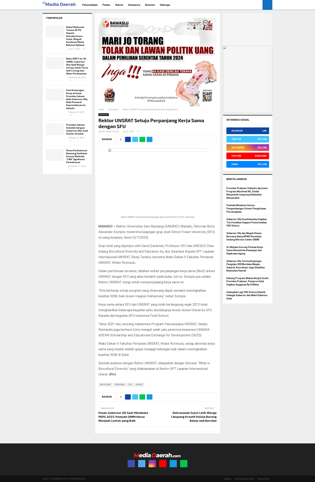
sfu (130, 384)
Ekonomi (150, 5)
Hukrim (119, 5)
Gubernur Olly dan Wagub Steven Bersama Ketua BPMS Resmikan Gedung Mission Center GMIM (244, 236)
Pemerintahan (90, 5)
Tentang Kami (263, 479)
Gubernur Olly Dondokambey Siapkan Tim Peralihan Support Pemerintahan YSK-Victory (246, 222)
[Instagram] (152, 463)
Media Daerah (112, 131)
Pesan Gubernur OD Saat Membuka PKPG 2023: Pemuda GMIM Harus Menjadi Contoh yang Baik (123, 416)
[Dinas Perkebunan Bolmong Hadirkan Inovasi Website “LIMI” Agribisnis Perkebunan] (55, 155)
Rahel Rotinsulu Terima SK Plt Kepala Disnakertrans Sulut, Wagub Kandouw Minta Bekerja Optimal (75, 36)
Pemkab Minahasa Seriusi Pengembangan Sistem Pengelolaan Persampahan (246, 208)
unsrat (139, 384)
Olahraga (165, 5)
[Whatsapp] (183, 463)
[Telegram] (173, 463)
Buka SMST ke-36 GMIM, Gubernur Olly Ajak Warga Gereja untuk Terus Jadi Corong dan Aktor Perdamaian (77, 66)
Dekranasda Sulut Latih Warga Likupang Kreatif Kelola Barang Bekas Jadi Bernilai (194, 416)
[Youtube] (162, 463)
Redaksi (227, 479)
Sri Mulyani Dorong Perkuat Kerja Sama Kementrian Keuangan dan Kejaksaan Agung (244, 250)
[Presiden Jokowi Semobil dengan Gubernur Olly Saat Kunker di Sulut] (55, 129)
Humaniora (134, 5)
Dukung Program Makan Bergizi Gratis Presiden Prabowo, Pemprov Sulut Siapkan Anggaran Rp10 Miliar (247, 281)
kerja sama (105, 384)
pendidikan (120, 384)
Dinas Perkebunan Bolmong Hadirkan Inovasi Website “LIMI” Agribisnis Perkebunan (76, 156)
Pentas (106, 5)
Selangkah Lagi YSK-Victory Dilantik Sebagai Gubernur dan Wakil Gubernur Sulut (247, 295)
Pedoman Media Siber (244, 479)
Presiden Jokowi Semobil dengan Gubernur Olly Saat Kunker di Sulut (77, 129)
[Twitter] (141, 463)
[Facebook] (131, 463)
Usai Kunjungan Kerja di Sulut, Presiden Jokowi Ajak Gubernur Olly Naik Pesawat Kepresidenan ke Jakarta (77, 99)
